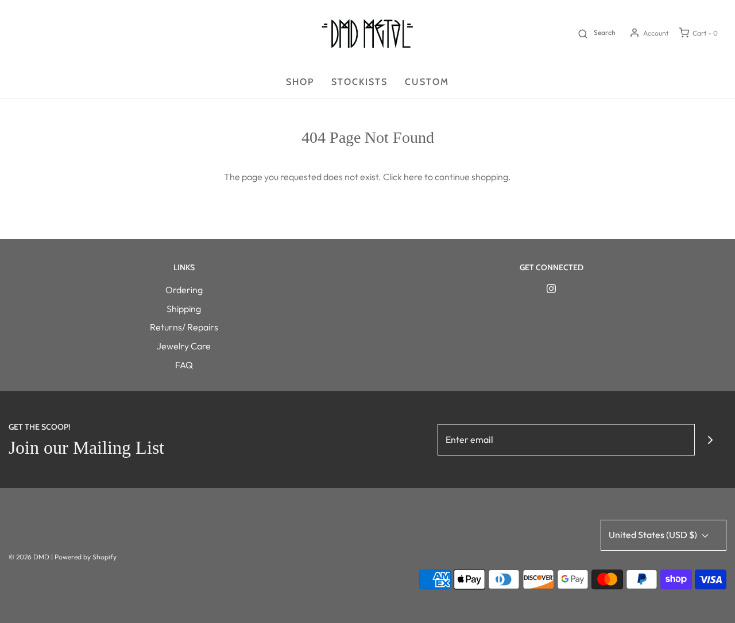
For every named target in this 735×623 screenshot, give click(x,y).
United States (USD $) (654, 534)
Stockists (359, 81)
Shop (300, 81)
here (413, 176)
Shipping (184, 308)
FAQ (184, 365)
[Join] (710, 439)
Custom (427, 81)
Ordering (184, 289)
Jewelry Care (184, 346)
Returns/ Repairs (184, 327)
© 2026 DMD (30, 556)
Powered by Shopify (86, 556)
